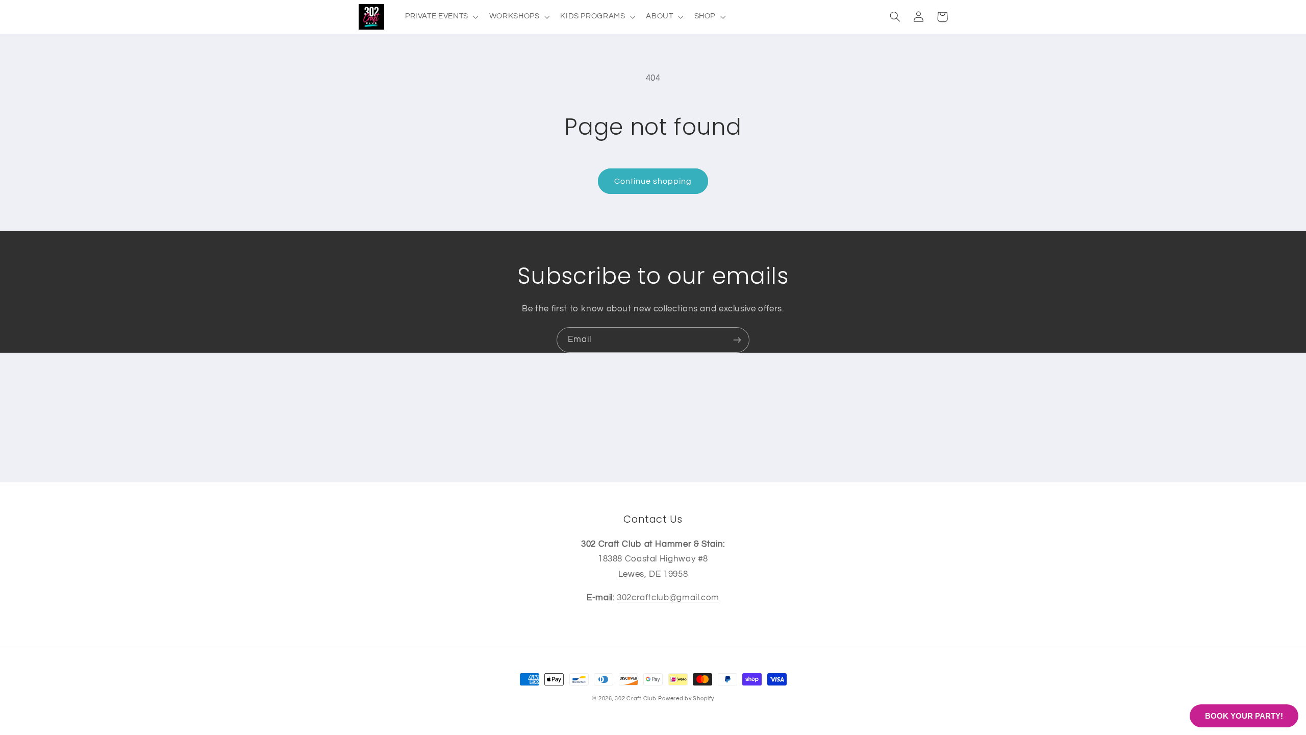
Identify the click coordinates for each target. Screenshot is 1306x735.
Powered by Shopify (686, 698)
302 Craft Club (635, 698)
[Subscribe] (737, 339)
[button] (440, 17)
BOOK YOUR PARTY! (1244, 716)
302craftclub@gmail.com (668, 597)
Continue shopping (653, 181)
